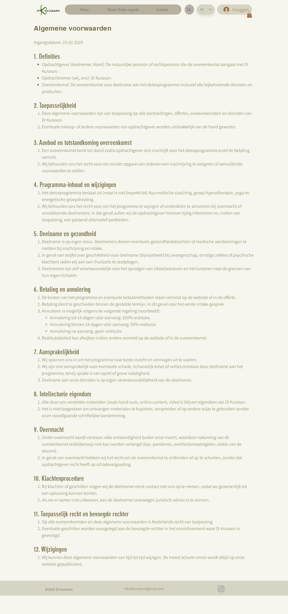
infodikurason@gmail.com (144, 588)
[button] (249, 14)
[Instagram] (221, 589)
